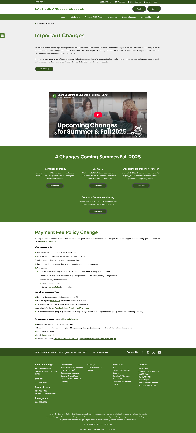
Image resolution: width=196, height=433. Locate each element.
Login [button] (156, 2)
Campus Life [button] (146, 17)
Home (36, 23)
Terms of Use (85, 429)
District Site (143, 368)
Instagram (148, 352)
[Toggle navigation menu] (2, 35)
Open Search (158, 17)
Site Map (112, 429)
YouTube (159, 352)
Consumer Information (122, 381)
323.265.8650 (41, 382)
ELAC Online (107, 2)
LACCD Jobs (143, 374)
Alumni (89, 364)
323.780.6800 (41, 390)
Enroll (154, 9)
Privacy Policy (99, 429)
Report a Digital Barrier (147, 371)
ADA (114, 367)
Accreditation (66, 364)
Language (39, 1)
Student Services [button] (129, 17)
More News (98, 352)
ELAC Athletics (67, 370)
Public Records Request (148, 382)
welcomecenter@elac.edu (45, 393)
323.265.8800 (41, 402)
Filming (90, 370)
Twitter (153, 352)
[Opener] (193, 354)
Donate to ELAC (93, 367)
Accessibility (118, 364)
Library (148, 2)
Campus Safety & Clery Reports (122, 371)
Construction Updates (70, 373)
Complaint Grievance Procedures (121, 377)
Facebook (142, 352)
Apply (139, 9)
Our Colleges (143, 379)
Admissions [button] (75, 17)
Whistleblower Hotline (147, 385)
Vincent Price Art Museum (71, 378)
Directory (64, 381)
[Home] (59, 8)
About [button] (63, 17)
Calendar (121, 2)
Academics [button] (112, 17)
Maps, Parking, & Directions (72, 367)
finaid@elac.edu (48, 335)
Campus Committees (69, 376)
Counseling (44, 69)
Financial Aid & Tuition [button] (94, 17)
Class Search (135, 2)
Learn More (54, 185)
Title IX (115, 384)
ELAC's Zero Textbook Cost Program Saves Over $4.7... (61, 352)
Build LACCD (143, 377)
